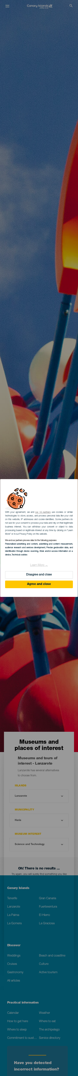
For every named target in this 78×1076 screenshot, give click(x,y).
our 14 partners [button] (43, 512)
